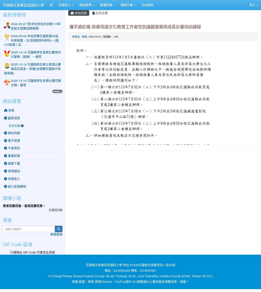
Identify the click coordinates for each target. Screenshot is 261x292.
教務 (84, 36)
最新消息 (13, 118)
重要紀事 (13, 155)
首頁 (10, 110)
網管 (91, 281)
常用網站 (13, 171)
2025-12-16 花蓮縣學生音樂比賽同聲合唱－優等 (36, 82)
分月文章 (101, 13)
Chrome (106, 281)
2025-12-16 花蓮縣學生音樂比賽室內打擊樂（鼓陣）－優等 (36, 54)
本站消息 (80, 13)
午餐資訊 (13, 148)
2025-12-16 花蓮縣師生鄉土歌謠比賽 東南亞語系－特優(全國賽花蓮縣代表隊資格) (32, 68)
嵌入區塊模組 (16, 186)
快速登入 (13, 178)
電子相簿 (13, 140)
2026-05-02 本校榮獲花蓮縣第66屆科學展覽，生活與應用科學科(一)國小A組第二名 (31, 40)
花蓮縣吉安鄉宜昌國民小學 (23, 4)
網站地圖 (13, 133)
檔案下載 (13, 163)
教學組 (76, 36)
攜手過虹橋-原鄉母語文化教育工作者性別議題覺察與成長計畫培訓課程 (135, 26)
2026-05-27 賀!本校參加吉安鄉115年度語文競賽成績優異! (36, 26)
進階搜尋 (56, 234)
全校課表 (147, 5)
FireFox (120, 281)
